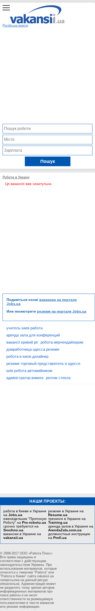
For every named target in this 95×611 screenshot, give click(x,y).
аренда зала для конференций (33, 335)
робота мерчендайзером (62, 342)
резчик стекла (58, 378)
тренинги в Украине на (67, 520)
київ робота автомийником (29, 370)
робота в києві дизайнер (27, 356)
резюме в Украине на (66, 513)
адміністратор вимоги (24, 378)
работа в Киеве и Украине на (24, 513)
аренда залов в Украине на (70, 528)
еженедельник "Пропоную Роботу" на (25, 520)
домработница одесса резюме (32, 349)
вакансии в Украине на (22, 536)
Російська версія (15, 25)
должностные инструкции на (69, 536)
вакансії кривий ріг (22, 342)
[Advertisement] (47, 75)
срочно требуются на (21, 528)
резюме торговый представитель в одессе (43, 363)
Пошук (47, 161)
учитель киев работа (24, 328)
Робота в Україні (16, 177)
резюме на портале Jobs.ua (61, 311)
